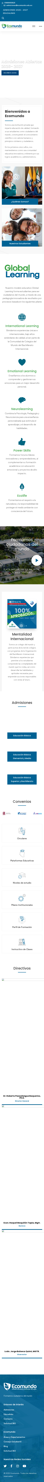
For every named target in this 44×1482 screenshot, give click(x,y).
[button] (10, 613)
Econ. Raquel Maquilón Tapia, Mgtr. (22, 1222)
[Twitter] (5, 1466)
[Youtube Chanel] (24, 1466)
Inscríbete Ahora (10, 73)
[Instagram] (17, 1466)
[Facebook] (11, 1466)
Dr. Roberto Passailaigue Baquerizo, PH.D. (22, 1097)
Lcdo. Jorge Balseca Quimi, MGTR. (22, 1351)
